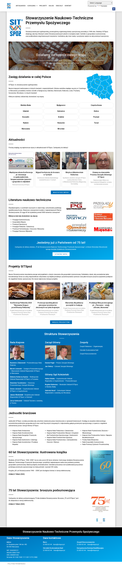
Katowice (61, 111)
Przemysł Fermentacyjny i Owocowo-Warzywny (28, 229)
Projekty (43, 5)
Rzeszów (61, 123)
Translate (103, 6)
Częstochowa (96, 105)
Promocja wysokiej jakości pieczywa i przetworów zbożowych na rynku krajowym (47, 305)
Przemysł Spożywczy (19, 224)
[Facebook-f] (113, 8)
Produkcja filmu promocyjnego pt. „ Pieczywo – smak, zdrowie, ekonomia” (101, 305)
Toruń (96, 123)
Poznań (96, 117)
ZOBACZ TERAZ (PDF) (17, 474)
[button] (10, 56)
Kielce (96, 111)
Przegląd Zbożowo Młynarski (22, 231)
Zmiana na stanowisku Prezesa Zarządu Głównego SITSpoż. (101, 174)
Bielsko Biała (26, 105)
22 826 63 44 (47, 544)
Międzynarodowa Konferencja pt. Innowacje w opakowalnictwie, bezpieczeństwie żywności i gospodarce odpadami (21, 177)
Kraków (61, 117)
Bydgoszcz (61, 105)
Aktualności (21, 5)
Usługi (51, 5)
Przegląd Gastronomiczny (21, 220)
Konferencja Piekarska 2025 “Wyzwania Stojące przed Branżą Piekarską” (21, 305)
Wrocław (61, 129)
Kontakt (68, 5)
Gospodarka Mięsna (19, 222)
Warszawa (26, 129)
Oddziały (59, 5)
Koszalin (25, 117)
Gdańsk (26, 111)
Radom (25, 123)
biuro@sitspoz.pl (59, 544)
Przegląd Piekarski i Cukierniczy (23, 227)
